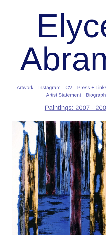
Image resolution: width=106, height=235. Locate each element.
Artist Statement (63, 95)
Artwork (25, 87)
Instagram (49, 87)
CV (68, 87)
